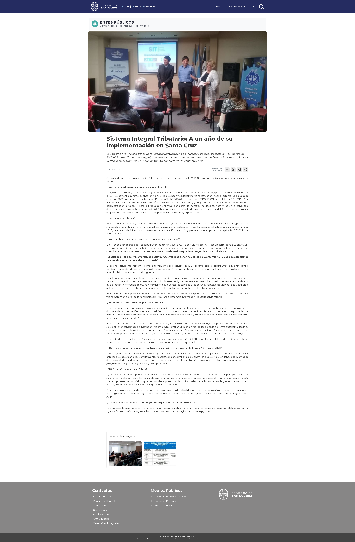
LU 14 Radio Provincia (164, 501)
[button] (237, 6)
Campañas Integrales (106, 523)
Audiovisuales (101, 514)
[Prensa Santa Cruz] (104, 7)
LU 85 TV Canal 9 (161, 505)
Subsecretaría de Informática (167, 539)
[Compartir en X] (233, 169)
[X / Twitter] (238, 504)
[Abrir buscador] (261, 6)
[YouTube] (243, 504)
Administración (102, 496)
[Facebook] (228, 504)
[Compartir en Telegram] (239, 169)
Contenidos (100, 505)
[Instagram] (233, 504)
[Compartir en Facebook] (227, 169)
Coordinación (101, 509)
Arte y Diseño (101, 518)
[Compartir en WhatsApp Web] (245, 169)
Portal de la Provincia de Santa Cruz (173, 496)
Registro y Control (104, 501)
